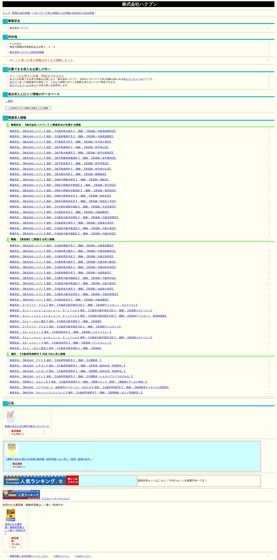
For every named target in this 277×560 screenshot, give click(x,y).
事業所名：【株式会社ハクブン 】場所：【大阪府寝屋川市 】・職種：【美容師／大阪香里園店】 (62, 136)
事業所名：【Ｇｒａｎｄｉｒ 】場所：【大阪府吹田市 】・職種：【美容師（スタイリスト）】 (61, 332)
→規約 (9, 101)
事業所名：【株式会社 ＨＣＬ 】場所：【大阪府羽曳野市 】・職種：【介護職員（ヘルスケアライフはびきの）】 (72, 376)
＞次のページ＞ (83, 556)
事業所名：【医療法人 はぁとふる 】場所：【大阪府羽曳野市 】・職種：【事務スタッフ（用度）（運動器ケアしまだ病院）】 (79, 382)
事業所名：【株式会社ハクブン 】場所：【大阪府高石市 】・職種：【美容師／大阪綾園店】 (59, 212)
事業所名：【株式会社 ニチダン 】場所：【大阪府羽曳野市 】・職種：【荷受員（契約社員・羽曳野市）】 (68, 365)
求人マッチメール (133, 79)
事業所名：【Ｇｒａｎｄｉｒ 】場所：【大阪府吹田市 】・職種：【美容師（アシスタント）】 (61, 343)
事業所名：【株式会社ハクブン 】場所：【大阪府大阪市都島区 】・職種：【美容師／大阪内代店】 (63, 233)
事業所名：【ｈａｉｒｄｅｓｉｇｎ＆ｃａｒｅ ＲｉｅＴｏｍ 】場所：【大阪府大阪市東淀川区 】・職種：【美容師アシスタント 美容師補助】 (88, 316)
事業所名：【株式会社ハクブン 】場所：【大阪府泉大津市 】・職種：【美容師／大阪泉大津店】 (62, 223)
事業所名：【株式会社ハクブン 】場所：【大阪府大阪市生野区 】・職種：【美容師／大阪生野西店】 (64, 217)
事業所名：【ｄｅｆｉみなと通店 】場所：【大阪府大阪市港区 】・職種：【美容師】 (56, 321)
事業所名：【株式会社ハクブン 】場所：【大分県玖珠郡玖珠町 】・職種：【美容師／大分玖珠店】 (63, 206)
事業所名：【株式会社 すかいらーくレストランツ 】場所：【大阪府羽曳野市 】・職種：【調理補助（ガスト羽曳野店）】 (76, 392)
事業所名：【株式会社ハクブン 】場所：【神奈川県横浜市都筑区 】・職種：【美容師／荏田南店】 (63, 190)
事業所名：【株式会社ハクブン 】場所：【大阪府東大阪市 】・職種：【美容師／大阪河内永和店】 (63, 267)
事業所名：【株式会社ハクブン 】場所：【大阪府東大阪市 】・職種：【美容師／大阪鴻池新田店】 (63, 131)
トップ (6, 13)
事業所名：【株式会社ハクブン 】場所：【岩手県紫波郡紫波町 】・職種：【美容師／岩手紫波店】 (63, 158)
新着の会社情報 (21, 13)
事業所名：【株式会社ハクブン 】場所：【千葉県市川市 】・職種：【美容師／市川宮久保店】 (61, 142)
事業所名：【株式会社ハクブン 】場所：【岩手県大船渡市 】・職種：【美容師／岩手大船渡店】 (62, 152)
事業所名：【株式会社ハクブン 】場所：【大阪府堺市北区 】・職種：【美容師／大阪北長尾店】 (62, 256)
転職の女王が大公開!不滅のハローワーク (27, 426)
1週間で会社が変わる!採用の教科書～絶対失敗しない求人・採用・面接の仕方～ (49, 459)
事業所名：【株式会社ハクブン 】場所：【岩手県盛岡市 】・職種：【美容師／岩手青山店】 (59, 147)
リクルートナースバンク (56, 498)
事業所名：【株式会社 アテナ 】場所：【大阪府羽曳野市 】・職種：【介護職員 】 (56, 360)
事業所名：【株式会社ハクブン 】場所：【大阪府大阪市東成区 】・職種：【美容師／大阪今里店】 (63, 228)
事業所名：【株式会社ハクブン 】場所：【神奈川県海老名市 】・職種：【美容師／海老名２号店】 (63, 201)
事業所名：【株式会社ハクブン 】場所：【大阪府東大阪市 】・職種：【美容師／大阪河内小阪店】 (63, 262)
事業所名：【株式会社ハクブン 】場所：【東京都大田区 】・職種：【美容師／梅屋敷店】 (58, 174)
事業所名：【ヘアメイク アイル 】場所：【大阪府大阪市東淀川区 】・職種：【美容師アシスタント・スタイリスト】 (74, 305)
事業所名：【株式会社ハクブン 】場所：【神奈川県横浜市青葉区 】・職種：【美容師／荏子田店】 (63, 185)
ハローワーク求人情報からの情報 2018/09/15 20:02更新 (63, 13)
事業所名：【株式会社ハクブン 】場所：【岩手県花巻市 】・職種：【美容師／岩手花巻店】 (59, 163)
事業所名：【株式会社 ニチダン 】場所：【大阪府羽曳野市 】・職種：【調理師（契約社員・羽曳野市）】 (68, 371)
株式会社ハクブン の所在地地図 (27, 52)
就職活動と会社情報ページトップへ (29, 556)
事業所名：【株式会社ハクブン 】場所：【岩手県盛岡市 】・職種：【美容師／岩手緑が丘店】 (61, 169)
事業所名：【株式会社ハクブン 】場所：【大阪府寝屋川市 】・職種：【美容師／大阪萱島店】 (61, 272)
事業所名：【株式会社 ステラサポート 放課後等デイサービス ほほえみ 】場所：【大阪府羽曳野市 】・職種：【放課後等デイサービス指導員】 (90, 387)
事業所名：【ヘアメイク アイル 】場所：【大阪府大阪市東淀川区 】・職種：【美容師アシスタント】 (66, 326)
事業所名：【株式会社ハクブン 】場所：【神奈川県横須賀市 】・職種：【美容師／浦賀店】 (59, 179)
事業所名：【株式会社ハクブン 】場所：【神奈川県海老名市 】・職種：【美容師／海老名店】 (61, 196)
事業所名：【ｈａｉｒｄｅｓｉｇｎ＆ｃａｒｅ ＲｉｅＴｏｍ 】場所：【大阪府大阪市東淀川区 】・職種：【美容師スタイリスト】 (81, 310)
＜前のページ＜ (61, 556)
